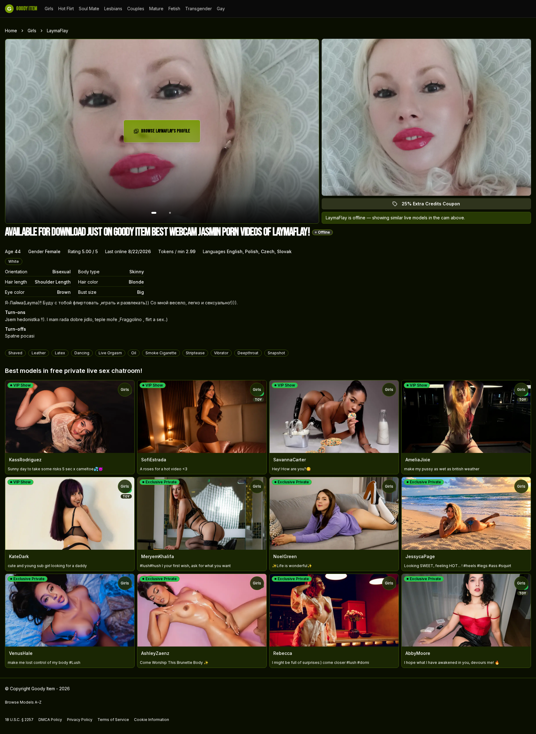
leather (39, 353)
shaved (15, 353)
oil (133, 353)
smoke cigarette (160, 353)
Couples (135, 8)
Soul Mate (89, 8)
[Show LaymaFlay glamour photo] (170, 213)
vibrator (221, 353)
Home (11, 30)
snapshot (276, 353)
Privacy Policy (79, 719)
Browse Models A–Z (23, 702)
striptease (195, 353)
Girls (49, 8)
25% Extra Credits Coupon (434, 205)
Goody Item (22, 8)
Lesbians (113, 8)
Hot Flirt (66, 8)
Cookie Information (151, 719)
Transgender (198, 8)
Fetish (174, 8)
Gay (221, 8)
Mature (156, 8)
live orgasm (110, 353)
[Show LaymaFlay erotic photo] (154, 213)
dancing (81, 353)
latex (60, 353)
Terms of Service (113, 719)
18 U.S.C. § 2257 (19, 719)
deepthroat (248, 353)
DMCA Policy (50, 719)
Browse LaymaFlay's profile (168, 133)
